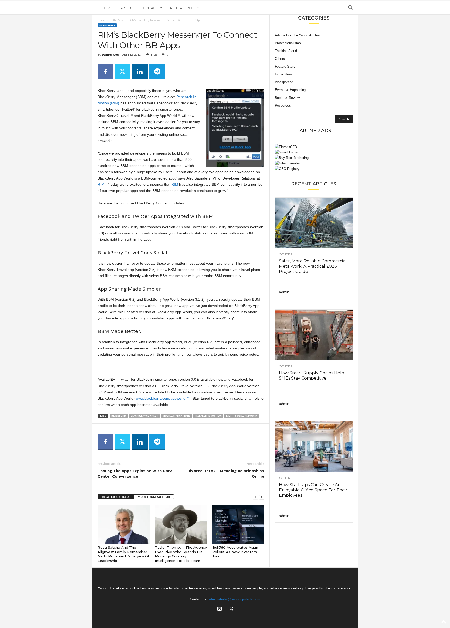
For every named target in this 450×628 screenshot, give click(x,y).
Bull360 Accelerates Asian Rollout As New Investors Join (235, 551)
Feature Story (285, 66)
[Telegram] (157, 71)
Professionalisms (288, 43)
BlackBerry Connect (144, 416)
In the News (117, 20)
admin (284, 292)
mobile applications (176, 416)
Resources (283, 105)
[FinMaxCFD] (314, 147)
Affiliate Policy (184, 8)
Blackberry (118, 416)
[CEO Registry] (314, 168)
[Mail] (220, 609)
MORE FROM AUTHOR (154, 497)
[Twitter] (122, 71)
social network (246, 416)
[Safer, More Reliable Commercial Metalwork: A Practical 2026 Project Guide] (314, 223)
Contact (149, 8)
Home (107, 8)
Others (280, 59)
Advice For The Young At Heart (298, 35)
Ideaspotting (284, 82)
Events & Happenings (291, 90)
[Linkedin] (140, 71)
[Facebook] (105, 71)
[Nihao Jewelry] (314, 163)
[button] (350, 8)
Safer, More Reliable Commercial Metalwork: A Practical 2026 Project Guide (313, 266)
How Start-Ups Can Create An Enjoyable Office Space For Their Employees (313, 490)
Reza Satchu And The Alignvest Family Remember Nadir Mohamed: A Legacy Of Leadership (123, 554)
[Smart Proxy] (314, 152)
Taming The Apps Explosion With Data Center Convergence (135, 473)
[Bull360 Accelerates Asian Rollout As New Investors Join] (238, 524)
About (126, 8)
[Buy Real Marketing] (314, 158)
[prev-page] (255, 497)
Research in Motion (208, 416)
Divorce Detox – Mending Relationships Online (225, 473)
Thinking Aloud (286, 51)
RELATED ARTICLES (116, 497)
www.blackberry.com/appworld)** (162, 398)
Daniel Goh (110, 54)
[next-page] (261, 497)
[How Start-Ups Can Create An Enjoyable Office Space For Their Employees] (314, 446)
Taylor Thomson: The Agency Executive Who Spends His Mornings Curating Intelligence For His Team (181, 554)
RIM (101, 184)
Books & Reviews (288, 98)
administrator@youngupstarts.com (234, 599)
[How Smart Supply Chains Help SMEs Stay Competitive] (314, 335)
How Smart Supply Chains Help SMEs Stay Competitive (311, 375)
